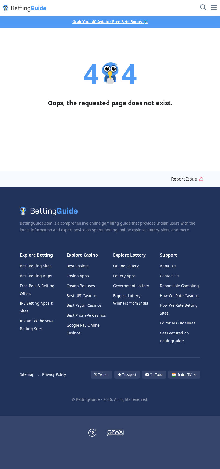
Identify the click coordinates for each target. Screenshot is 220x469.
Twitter (103, 374)
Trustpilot (129, 374)
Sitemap (27, 374)
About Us (168, 265)
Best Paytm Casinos (84, 305)
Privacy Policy (54, 374)
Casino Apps (78, 275)
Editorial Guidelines (177, 323)
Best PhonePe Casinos (86, 315)
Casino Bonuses (81, 285)
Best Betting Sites (36, 265)
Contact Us (169, 275)
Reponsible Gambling (179, 285)
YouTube (156, 374)
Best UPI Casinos (82, 295)
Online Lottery (126, 265)
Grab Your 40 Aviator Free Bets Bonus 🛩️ (110, 21)
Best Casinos (78, 265)
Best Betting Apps (36, 275)
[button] (23, 8)
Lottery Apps (124, 275)
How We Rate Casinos (179, 295)
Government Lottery (131, 285)
